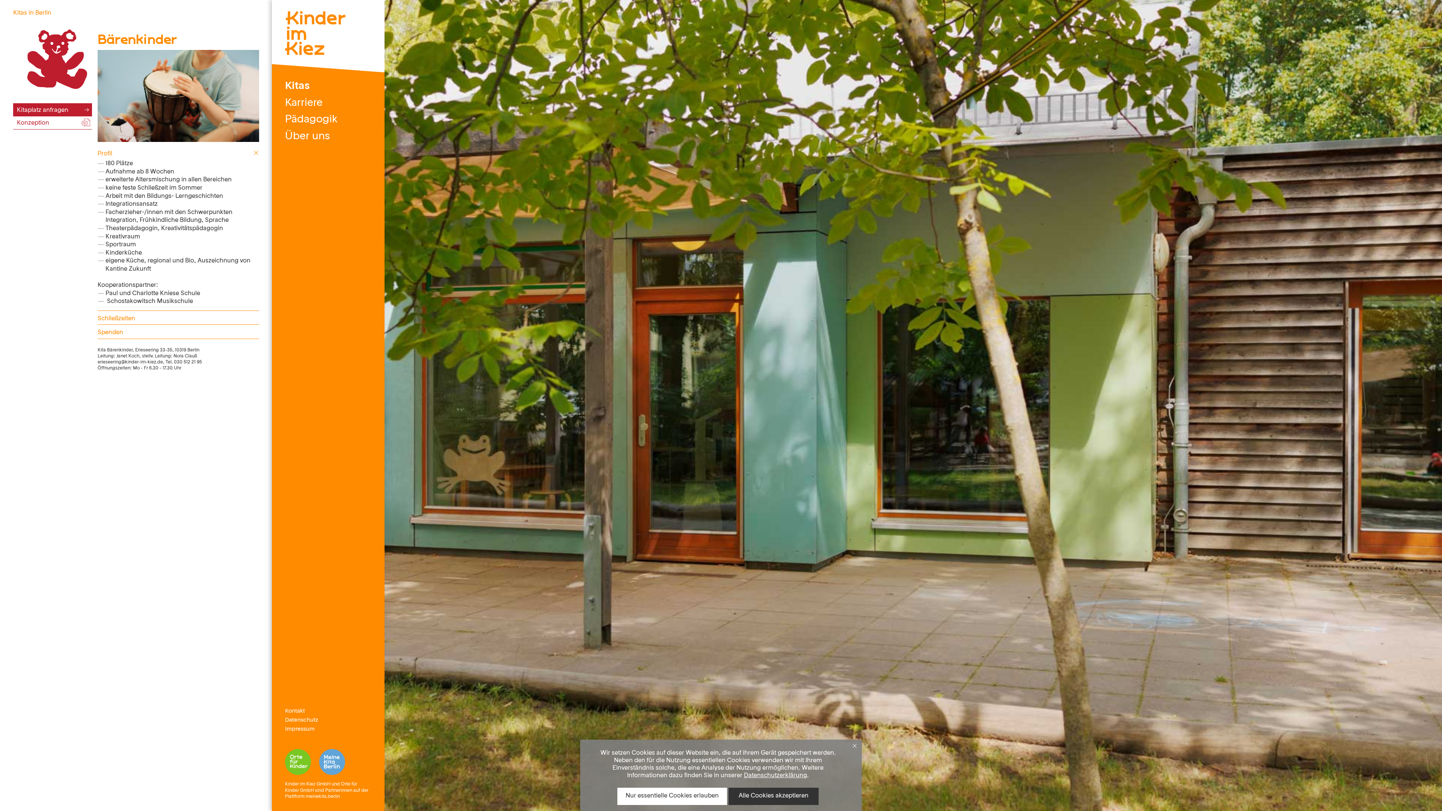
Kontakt (295, 711)
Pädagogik (311, 120)
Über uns (307, 136)
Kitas (297, 86)
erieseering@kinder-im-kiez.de (130, 362)
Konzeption (33, 123)
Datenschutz (301, 720)
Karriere (304, 103)
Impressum (300, 729)
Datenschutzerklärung (775, 776)
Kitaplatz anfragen (42, 110)
